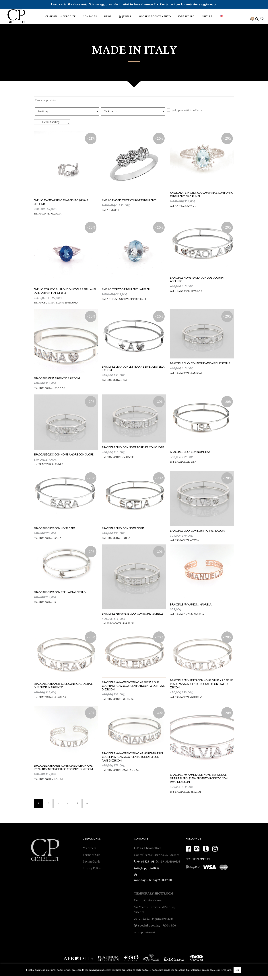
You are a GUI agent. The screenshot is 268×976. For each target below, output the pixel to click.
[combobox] (52, 121)
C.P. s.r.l (139, 848)
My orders (89, 848)
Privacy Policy (92, 868)
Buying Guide (91, 861)
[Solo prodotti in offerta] (168, 109)
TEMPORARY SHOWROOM (153, 893)
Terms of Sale (91, 855)
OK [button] (237, 970)
